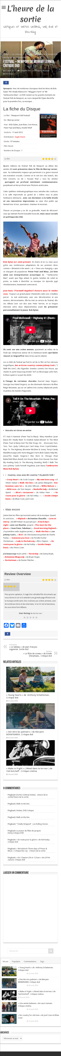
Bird (20, 535)
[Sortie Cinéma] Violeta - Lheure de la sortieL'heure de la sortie (28, 796)
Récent (5, 961)
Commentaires (30, 961)
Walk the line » (43, 531)
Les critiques (17, 54)
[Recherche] (50, 951)
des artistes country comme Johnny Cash (34, 365)
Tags (42, 961)
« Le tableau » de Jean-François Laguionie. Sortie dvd (23, 647)
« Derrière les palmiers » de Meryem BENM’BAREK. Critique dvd (25, 733)
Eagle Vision (20, 137)
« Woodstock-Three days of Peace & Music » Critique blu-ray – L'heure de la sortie (27, 849)
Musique (46, 71)
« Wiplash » (21, 518)
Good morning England (45, 528)
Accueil (6, 54)
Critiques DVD (31, 54)
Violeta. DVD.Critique (25, 810)
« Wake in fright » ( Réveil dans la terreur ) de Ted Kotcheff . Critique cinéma (29, 769)
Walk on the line (22, 804)
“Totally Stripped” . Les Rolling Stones (32, 824)
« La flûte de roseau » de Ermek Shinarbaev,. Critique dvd (37, 653)
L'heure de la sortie (30, 13)
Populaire (16, 961)
